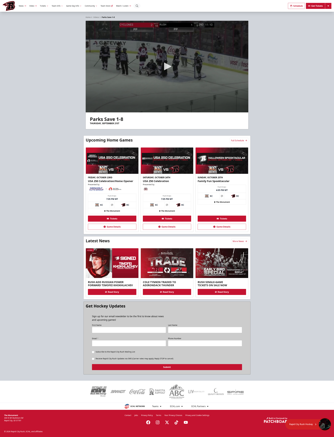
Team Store (105, 6)
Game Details (114, 226)
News (21, 6)
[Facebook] (148, 422)
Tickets (43, 6)
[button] (167, 66)
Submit (167, 367)
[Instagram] (157, 422)
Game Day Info (72, 6)
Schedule (298, 5)
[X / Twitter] (167, 422)
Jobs (136, 415)
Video (31, 6)
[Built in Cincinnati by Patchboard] (277, 420)
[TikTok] (176, 422)
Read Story (113, 292)
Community (90, 6)
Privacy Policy (147, 415)
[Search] (137, 6)
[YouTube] (185, 422)
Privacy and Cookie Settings (197, 415)
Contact (128, 415)
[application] (167, 66)
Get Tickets (317, 5)
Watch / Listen (122, 6)
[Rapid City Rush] (9, 6)
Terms (158, 415)
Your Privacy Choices (173, 415)
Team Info (56, 6)
